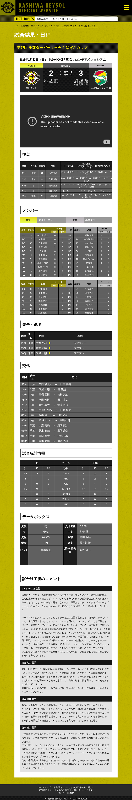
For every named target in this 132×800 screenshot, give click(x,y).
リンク (61, 792)
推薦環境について (62, 787)
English (70, 792)
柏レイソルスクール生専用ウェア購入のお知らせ (61, 18)
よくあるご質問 (62, 790)
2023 (52, 25)
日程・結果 (42, 25)
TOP (16, 25)
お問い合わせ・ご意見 (82, 790)
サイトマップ (44, 787)
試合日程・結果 (28, 25)
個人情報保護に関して (83, 787)
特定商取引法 (45, 790)
